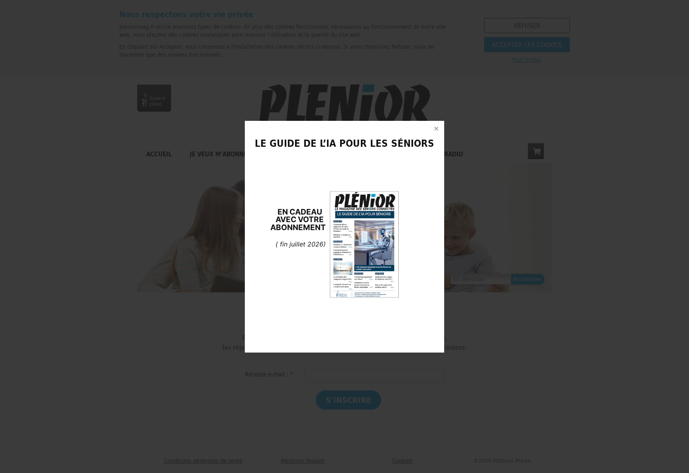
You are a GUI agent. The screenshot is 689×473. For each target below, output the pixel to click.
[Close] (436, 129)
